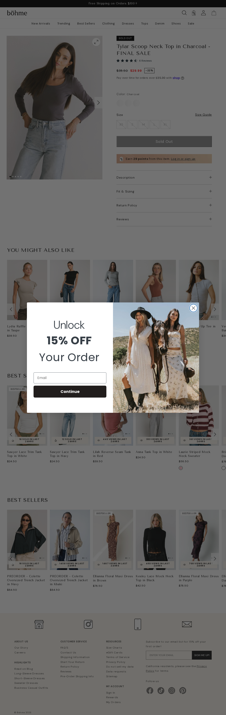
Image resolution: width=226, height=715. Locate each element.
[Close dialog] (193, 308)
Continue (70, 391)
